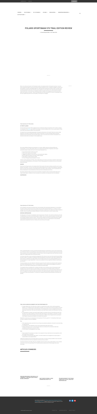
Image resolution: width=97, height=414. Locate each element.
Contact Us (30, 1)
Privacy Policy (72, 410)
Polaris (29, 129)
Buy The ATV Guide (21, 14)
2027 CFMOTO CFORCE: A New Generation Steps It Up (46, 379)
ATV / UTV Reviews (36, 12)
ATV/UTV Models (27, 12)
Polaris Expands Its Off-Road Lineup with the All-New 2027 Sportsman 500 (66, 379)
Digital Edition (52, 12)
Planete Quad (51, 400)
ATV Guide (44, 12)
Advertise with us (23, 1)
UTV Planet (46, 400)
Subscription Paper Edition (63, 12)
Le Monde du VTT (56, 400)
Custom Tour (42, 401)
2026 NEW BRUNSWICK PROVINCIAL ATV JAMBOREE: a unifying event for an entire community (29, 377)
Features (19, 12)
